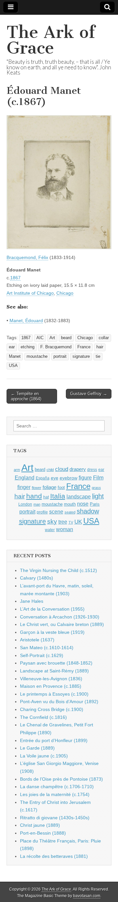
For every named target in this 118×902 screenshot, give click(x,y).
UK (78, 521)
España (42, 478)
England (24, 477)
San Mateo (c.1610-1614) (46, 647)
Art (52, 338)
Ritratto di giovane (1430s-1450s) (54, 817)
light (98, 496)
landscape (79, 496)
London (25, 504)
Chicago (64, 293)
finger (23, 487)
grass (96, 488)
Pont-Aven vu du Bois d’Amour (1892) (59, 701)
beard (66, 338)
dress (92, 469)
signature (81, 356)
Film (98, 478)
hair (99, 347)
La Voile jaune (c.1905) (44, 755)
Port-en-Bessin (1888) (43, 833)
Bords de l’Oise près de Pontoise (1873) (61, 779)
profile (42, 512)
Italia (57, 496)
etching (27, 347)
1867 (15, 277)
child (50, 470)
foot (61, 487)
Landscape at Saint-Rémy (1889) (54, 670)
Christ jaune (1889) (40, 825)
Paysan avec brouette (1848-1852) (56, 663)
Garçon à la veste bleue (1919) (52, 632)
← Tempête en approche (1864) (26, 396)
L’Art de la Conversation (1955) (52, 609)
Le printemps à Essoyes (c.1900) (54, 694)
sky (52, 521)
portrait (60, 356)
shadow (88, 511)
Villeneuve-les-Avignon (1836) (51, 678)
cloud (61, 469)
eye (54, 477)
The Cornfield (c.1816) (43, 717)
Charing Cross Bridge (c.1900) (51, 709)
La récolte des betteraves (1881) (54, 856)
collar (104, 338)
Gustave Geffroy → (88, 393)
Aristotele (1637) (37, 639)
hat (46, 497)
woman (64, 529)
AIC (40, 338)
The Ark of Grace (51, 40)
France (83, 347)
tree (62, 522)
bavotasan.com (86, 895)
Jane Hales (31, 601)
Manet (15, 356)
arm (17, 470)
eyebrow (68, 477)
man (36, 504)
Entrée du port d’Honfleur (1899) (54, 740)
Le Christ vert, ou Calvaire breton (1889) (62, 624)
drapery (77, 469)
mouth (70, 504)
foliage (49, 487)
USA (13, 365)
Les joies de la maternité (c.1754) (54, 794)
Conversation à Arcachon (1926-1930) (59, 616)
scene (56, 511)
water (50, 530)
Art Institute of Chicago (30, 293)
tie (98, 356)
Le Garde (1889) (37, 748)
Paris (95, 504)
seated (70, 512)
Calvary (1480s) (36, 578)
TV (71, 522)
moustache (37, 356)
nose (82, 504)
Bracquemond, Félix (27, 257)
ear (12, 347)
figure (85, 477)
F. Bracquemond (55, 347)
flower (36, 488)
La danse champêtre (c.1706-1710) (57, 786)
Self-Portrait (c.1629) (41, 655)
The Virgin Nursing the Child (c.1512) (58, 570)
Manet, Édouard (26, 320)
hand (34, 496)
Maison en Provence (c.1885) (50, 686)
